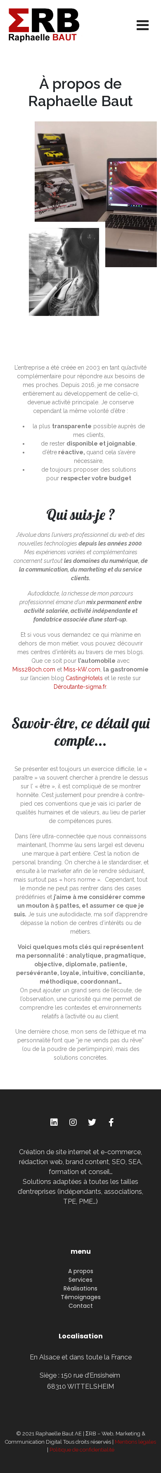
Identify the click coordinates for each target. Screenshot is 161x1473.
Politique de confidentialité (82, 1450)
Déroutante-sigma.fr (80, 686)
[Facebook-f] (111, 1122)
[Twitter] (92, 1122)
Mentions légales (135, 1442)
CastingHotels (84, 678)
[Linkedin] (54, 1122)
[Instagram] (73, 1122)
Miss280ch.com (33, 669)
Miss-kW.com (82, 669)
